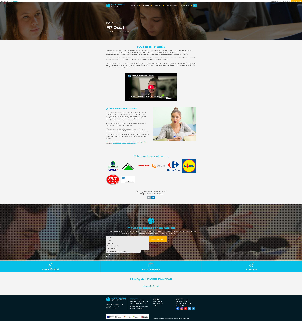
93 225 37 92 (119, 304)
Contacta (155, 305)
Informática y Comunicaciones (139, 301)
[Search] (195, 5)
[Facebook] (177, 308)
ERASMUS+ (156, 300)
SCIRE (187, 318)
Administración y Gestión (137, 300)
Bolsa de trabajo (158, 303)
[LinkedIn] (193, 308)
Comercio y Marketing (136, 308)
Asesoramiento (157, 301)
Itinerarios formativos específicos (139, 306)
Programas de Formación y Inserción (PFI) (138, 304)
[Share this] (153, 197)
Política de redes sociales (183, 303)
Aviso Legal (179, 298)
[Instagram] (181, 308)
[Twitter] (189, 308)
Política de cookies (181, 301)
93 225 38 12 (110, 304)
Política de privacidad (182, 300)
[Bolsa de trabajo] (151, 266)
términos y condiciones (123, 254)
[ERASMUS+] (251, 266)
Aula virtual (156, 298)
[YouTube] (185, 308)
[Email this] (149, 197)
